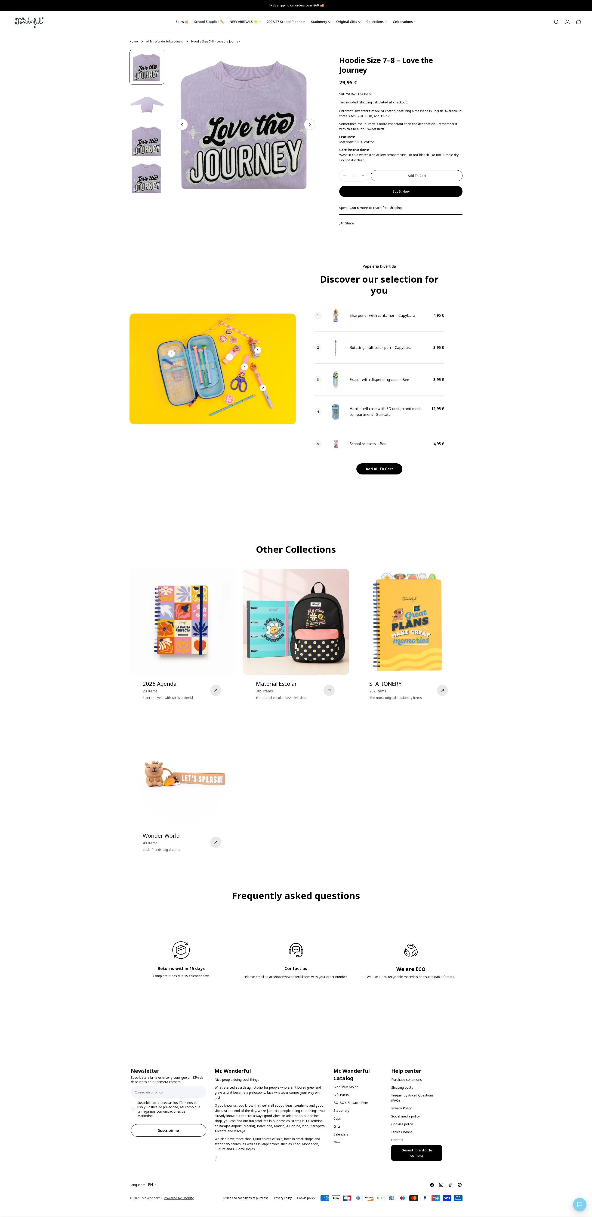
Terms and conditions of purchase (245, 1198)
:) (215, 1157)
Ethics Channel (402, 1132)
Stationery (341, 1110)
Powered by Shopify (179, 1198)
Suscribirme (168, 1130)
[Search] (556, 22)
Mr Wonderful (152, 1198)
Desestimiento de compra (416, 1153)
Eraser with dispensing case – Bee (379, 379)
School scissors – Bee (368, 443)
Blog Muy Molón (345, 1087)
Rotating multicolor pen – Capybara (380, 347)
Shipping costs (402, 1087)
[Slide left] (182, 124)
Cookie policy (306, 1198)
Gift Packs (341, 1095)
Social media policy (405, 1116)
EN (150, 1185)
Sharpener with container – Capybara (382, 315)
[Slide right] (309, 124)
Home (134, 41)
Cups (337, 1118)
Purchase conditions (406, 1079)
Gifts (337, 1126)
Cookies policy (402, 1124)
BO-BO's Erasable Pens (351, 1102)
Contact (397, 1140)
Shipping (365, 102)
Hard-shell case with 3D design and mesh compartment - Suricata (386, 411)
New (336, 1142)
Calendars (340, 1134)
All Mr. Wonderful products (164, 41)
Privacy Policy (401, 1108)
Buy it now (401, 191)
